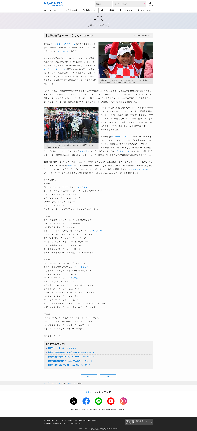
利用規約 (82, 420)
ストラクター (83, 187)
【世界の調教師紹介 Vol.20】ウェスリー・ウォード (70, 360)
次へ (108, 376)
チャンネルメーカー (95, 230)
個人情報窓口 (93, 420)
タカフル (74, 278)
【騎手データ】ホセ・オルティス (61, 348)
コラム (68, 383)
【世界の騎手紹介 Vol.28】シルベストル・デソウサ (70, 365)
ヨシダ (70, 165)
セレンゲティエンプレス (139, 169)
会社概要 (47, 423)
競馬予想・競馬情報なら (136, 421)
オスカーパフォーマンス (121, 136)
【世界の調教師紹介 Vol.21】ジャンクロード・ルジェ (71, 352)
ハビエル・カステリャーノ (64, 43)
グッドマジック (122, 151)
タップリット (85, 151)
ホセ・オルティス (63, 51)
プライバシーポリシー (68, 420)
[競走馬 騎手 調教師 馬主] (103, 4)
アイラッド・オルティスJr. (55, 69)
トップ (46, 383)
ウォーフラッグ (81, 267)
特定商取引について (60, 423)
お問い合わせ (76, 423)
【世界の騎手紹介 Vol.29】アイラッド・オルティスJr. (71, 356)
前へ (89, 376)
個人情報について (50, 420)
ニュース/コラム (57, 383)
